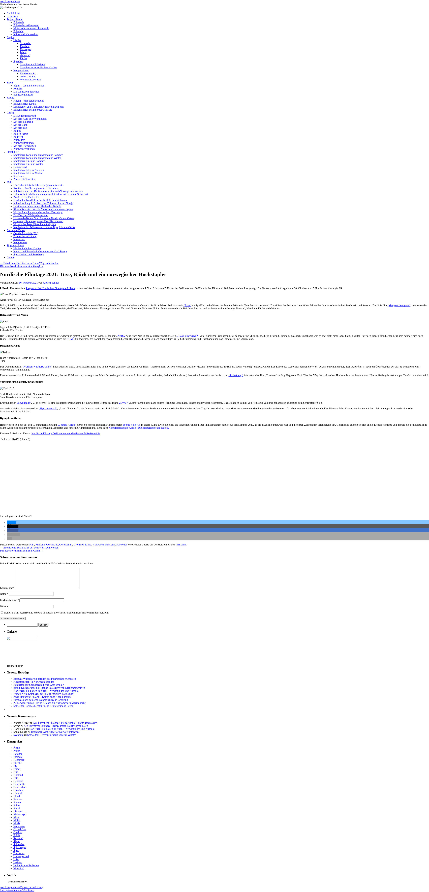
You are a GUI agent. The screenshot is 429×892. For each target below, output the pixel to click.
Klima (16, 805)
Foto (15, 778)
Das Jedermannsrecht (24, 115)
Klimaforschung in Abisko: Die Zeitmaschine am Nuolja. (139, 427)
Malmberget (19, 814)
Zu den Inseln (20, 133)
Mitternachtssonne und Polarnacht (31, 28)
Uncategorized (21, 856)
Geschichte (52, 544)
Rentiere (17, 88)
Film (31, 544)
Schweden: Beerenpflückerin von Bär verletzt (51, 734)
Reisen (10, 112)
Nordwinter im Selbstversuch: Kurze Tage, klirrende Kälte (44, 227)
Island (23, 52)
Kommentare (20, 242)
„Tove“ (187, 305)
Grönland (25, 55)
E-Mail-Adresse (9, 600)
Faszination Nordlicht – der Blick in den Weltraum (40, 200)
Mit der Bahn (20, 124)
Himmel (17, 793)
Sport (16, 850)
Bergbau (17, 753)
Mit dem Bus (20, 127)
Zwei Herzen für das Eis (26, 197)
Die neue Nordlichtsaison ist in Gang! (21, 266)
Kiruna (10, 97)
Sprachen (18, 61)
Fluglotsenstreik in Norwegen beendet (33, 681)
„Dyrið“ (123, 402)
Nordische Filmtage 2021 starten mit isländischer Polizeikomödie (66, 433)
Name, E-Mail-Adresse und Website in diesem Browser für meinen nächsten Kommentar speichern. (56, 612)
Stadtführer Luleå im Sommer (29, 161)
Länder (17, 40)
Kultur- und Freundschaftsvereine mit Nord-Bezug (40, 251)
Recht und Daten (16, 230)
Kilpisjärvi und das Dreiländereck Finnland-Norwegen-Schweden (48, 191)
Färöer (23, 58)
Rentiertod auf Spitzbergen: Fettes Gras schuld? (38, 684)
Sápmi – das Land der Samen (28, 85)
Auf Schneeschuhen (24, 148)
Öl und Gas (19, 829)
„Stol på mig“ (235, 375)
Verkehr (17, 862)
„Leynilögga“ (24, 402)
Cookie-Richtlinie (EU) (25, 233)
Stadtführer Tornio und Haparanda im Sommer (38, 154)
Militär (16, 820)
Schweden (25, 43)
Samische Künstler (23, 94)
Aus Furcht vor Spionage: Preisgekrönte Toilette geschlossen (65, 722)
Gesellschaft (65, 544)
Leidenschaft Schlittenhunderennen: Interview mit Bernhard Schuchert (50, 194)
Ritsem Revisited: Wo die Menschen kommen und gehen (43, 209)
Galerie (10, 257)
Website (4, 606)
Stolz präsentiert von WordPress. (17, 890)
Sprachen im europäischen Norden (38, 67)
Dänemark (18, 759)
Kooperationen (21, 70)
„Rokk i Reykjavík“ (187, 335)
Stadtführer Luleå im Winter (28, 164)
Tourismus (18, 853)
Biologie (17, 756)
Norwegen (25, 49)
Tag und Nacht (14, 19)
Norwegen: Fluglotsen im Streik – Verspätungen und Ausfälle (45, 690)
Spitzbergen (19, 847)
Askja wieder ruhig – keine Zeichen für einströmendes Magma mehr (49, 702)
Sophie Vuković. (131, 424)
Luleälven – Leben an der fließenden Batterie (37, 206)
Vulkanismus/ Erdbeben (26, 865)
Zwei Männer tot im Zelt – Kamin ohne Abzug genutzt (42, 696)
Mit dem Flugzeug (23, 121)
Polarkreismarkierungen (26, 25)
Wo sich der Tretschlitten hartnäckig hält (34, 224)
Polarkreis (18, 22)
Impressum (19, 239)
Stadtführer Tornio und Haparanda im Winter (37, 158)
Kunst (16, 808)
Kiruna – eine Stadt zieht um (28, 100)
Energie (17, 762)
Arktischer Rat (28, 76)
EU (15, 765)
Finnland (24, 46)
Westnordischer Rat (30, 79)
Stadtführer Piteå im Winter (27, 173)
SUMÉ (70, 338)
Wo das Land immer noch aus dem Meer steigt (38, 212)
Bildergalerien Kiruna (24, 103)
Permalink (181, 544)
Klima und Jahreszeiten (25, 34)
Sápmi (10, 82)
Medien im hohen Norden (27, 248)
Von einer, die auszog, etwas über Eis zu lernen (38, 221)
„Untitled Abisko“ (67, 424)
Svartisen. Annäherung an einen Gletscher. (35, 188)
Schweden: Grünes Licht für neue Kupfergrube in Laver (43, 705)
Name (4, 593)
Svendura (18, 734)
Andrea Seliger (51, 282)
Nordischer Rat (28, 73)
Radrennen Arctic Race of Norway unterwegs (55, 731)
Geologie (18, 781)
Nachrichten (13, 13)
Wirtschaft (18, 868)
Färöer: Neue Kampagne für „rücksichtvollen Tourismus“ (43, 693)
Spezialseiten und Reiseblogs (28, 254)
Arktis (16, 750)
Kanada (17, 799)
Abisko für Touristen (24, 179)
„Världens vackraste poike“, (37, 366)
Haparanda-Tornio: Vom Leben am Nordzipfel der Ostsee (43, 218)
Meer (16, 817)
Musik (16, 823)
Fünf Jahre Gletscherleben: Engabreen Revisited (38, 185)
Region (10, 37)
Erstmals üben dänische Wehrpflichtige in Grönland (40, 699)
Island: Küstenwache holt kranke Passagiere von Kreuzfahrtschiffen (49, 687)
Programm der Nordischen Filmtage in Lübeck (50, 288)
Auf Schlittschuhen (23, 142)
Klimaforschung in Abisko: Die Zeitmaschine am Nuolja (43, 203)
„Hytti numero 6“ (48, 408)
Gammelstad (20, 167)
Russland (110, 544)
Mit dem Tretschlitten (24, 145)
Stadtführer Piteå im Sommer (28, 170)
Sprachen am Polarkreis (32, 64)
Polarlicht (18, 31)
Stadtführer (12, 151)
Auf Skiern (19, 139)
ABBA (121, 335)
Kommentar (7, 588)
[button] (11, 522)
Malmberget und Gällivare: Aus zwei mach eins (38, 106)
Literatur (17, 811)
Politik (16, 835)
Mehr (9, 182)
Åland (16, 747)
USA (16, 859)
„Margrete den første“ (398, 305)
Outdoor (17, 832)
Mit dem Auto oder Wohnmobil (30, 118)
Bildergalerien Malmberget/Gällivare (32, 109)
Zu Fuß (17, 130)
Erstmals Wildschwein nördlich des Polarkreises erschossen (44, 678)
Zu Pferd (18, 136)
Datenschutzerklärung (25, 236)
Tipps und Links (15, 245)
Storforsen (18, 176)
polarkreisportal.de (10, 1)
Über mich (12, 16)
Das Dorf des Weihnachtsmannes (30, 215)
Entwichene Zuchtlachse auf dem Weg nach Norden (29, 263)
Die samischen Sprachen (26, 91)
